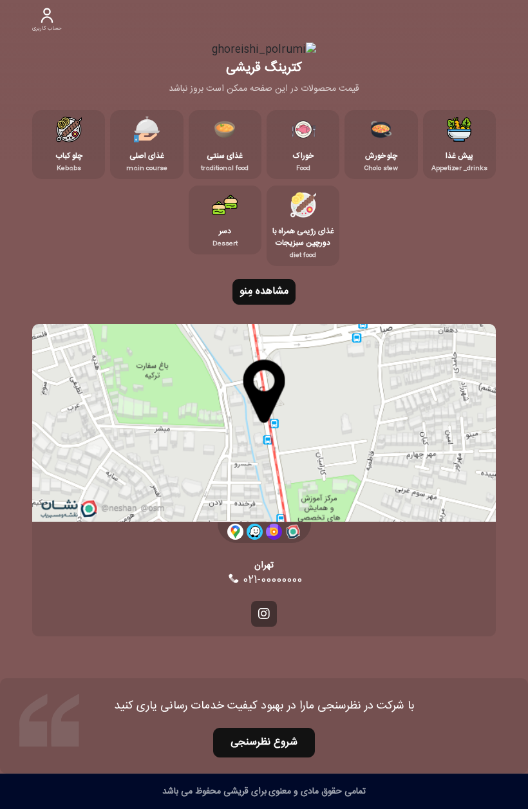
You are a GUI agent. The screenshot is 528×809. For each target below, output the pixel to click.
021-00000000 (271, 580)
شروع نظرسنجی (264, 742)
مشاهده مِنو (264, 291)
